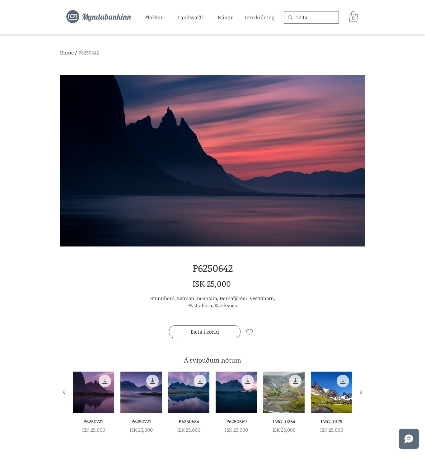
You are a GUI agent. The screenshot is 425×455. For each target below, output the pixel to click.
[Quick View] (93, 392)
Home (67, 52)
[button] (154, 17)
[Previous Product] (64, 392)
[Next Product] (361, 392)
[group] (212, 402)
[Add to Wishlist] (249, 331)
